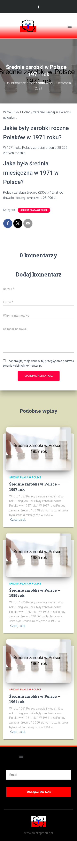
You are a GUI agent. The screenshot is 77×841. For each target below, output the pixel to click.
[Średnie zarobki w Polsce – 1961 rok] (38, 660)
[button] (69, 26)
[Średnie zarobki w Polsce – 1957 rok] (38, 448)
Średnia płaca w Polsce (34, 210)
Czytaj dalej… (18, 519)
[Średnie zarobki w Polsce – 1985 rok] (38, 554)
